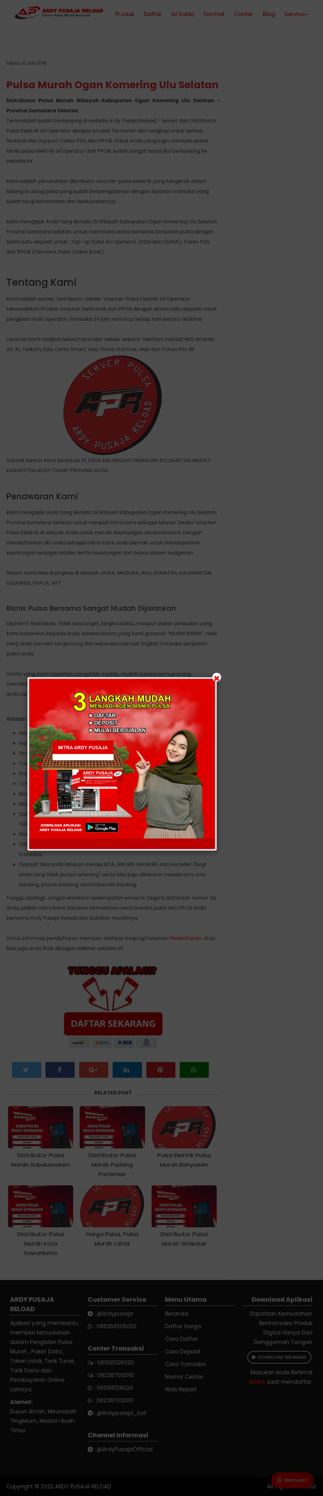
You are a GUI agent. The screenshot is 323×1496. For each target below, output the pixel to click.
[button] (161, 748)
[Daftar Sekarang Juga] (122, 764)
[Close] (216, 677)
